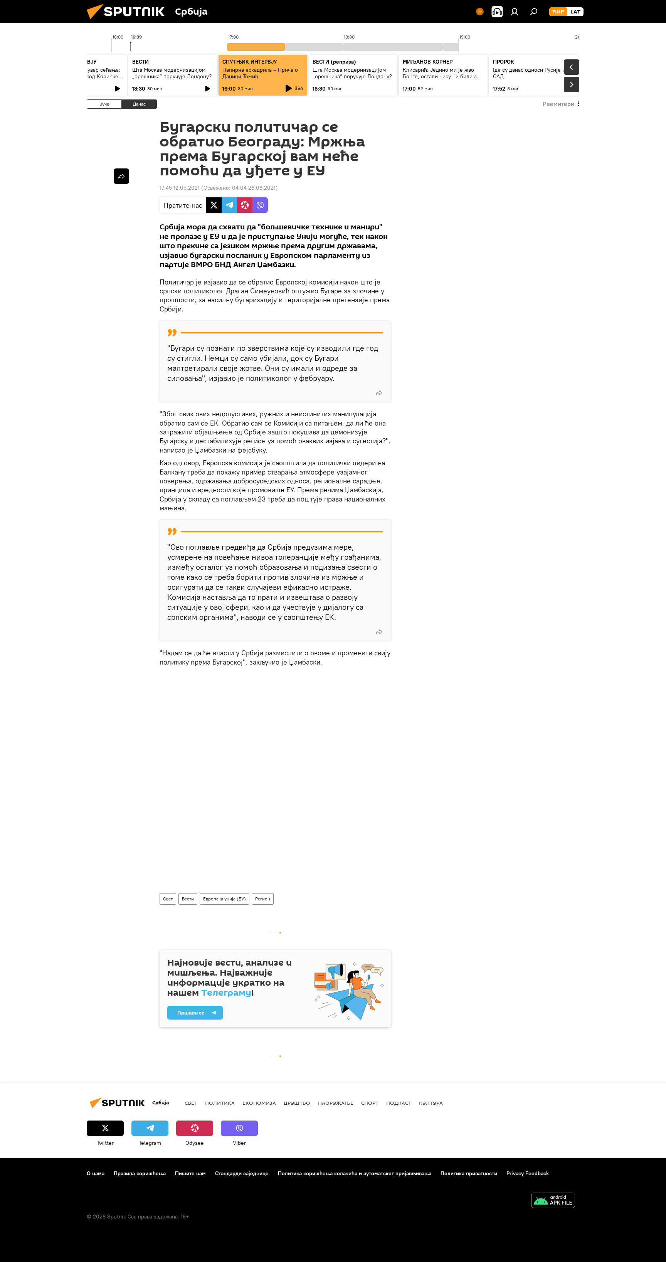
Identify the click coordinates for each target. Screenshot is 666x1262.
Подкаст (398, 1102)
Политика (220, 1102)
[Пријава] (514, 11)
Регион (262, 899)
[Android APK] (553, 1201)
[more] (379, 392)
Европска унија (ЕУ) (224, 899)
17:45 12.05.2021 (180, 187)
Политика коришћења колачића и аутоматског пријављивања (354, 1173)
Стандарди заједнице (242, 1173)
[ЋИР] (558, 12)
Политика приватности (469, 1173)
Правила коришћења (140, 1173)
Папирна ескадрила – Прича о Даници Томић (260, 73)
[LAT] (575, 12)
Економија (259, 1102)
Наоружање (335, 1102)
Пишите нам (190, 1173)
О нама (95, 1173)
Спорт (369, 1102)
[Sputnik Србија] (128, 21)
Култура (431, 1102)
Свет (168, 899)
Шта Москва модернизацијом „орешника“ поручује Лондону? (172, 73)
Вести (188, 899)
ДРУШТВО (297, 1102)
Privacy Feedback (527, 1173)
